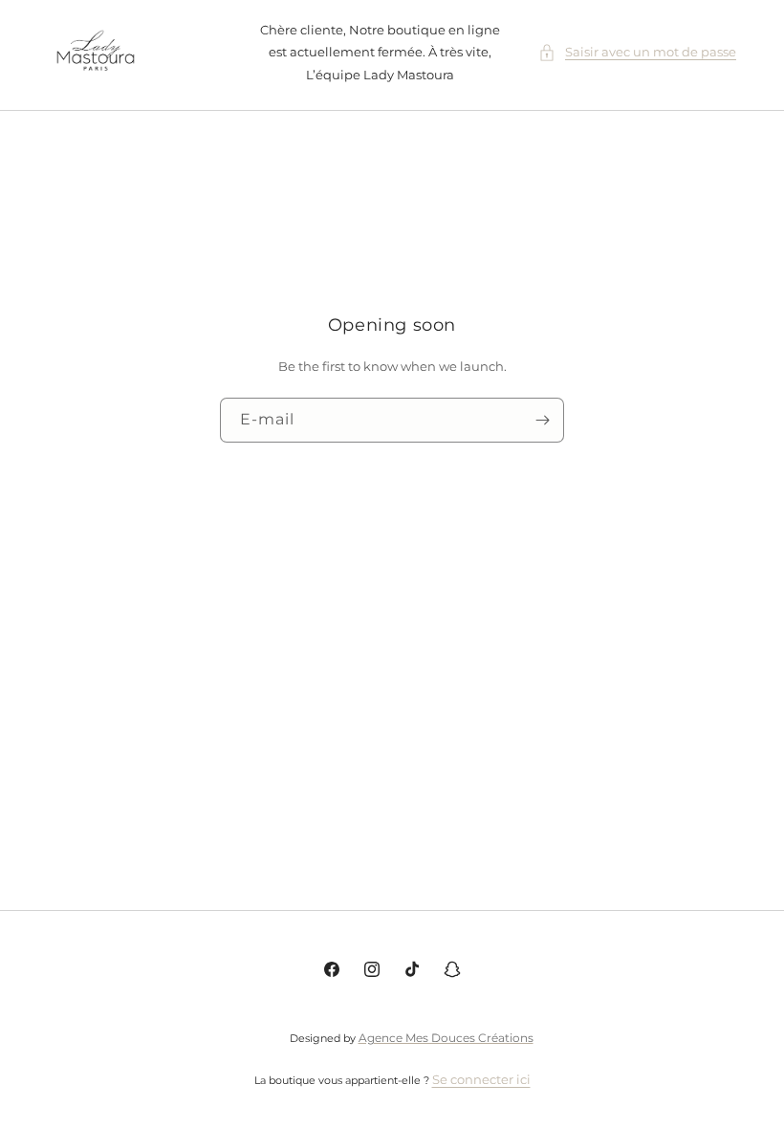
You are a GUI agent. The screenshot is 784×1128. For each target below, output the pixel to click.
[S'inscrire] (542, 420)
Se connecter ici (481, 1079)
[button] (637, 52)
